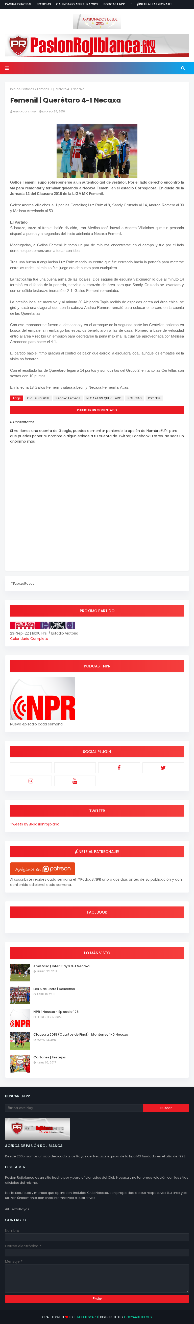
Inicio (14, 89)
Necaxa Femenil (68, 398)
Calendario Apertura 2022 (77, 4)
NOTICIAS (135, 398)
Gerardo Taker (25, 111)
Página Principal (18, 4)
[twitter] (163, 767)
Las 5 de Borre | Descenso (54, 988)
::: (131, 4)
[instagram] (31, 781)
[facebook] (119, 767)
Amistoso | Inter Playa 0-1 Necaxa (61, 966)
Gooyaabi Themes (138, 1317)
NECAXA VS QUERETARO (103, 398)
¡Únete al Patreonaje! (154, 4)
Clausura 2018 (38, 398)
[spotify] (75, 767)
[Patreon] (31, 767)
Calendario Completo (29, 638)
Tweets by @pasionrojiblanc (34, 824)
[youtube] (75, 781)
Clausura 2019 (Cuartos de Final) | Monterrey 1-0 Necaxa (80, 1034)
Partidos (27, 89)
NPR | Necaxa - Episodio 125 (56, 1011)
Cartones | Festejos (49, 1057)
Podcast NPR (114, 4)
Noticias (44, 4)
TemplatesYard (86, 1317)
